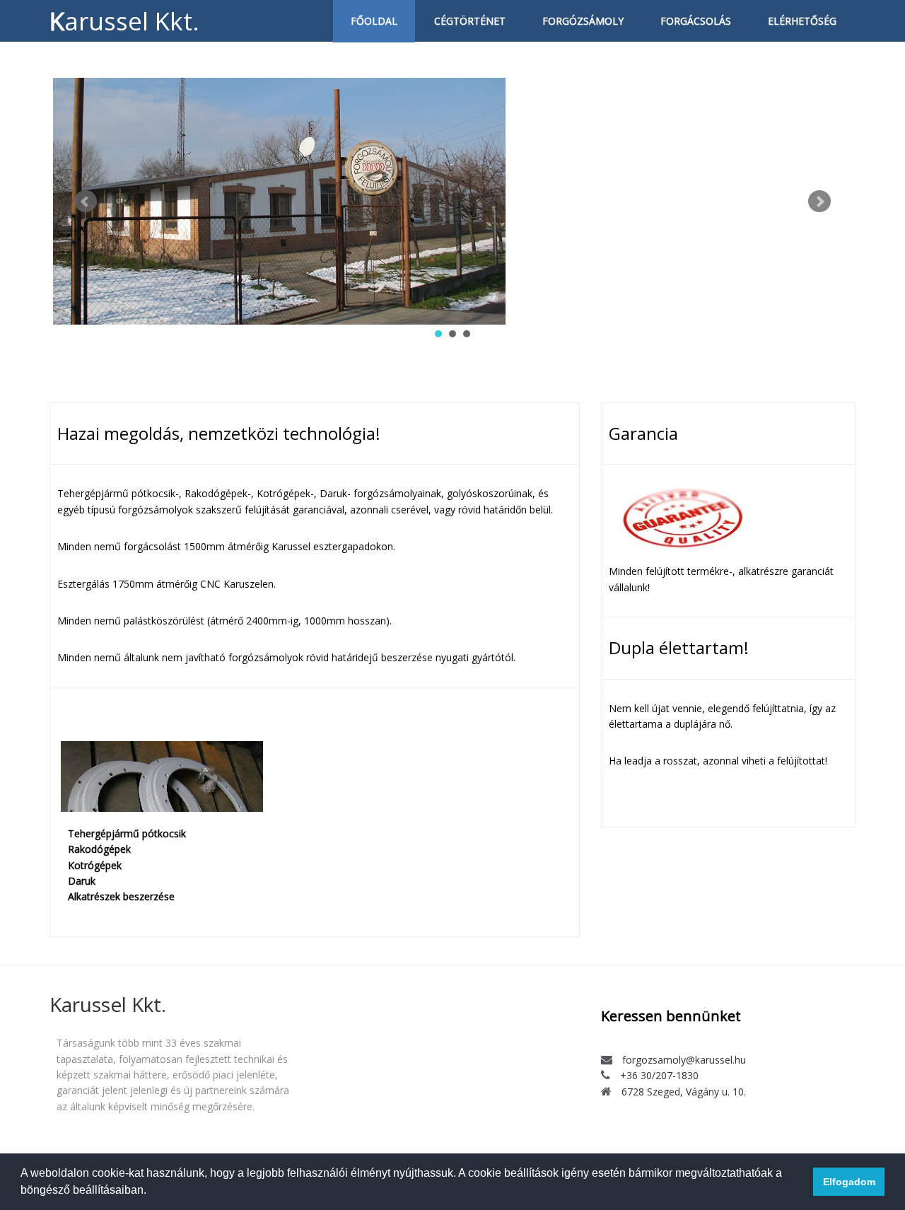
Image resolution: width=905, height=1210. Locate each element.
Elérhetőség (802, 21)
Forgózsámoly (583, 21)
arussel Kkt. (107, 1004)
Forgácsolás (695, 21)
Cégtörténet (470, 21)
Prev (85, 201)
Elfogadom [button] (849, 1181)
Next (819, 201)
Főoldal (374, 21)
